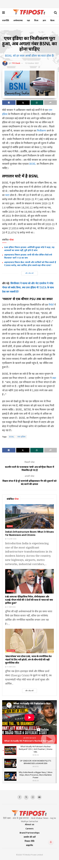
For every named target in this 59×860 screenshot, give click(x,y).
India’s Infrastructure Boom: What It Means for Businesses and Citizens (29, 533)
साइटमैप (29, 845)
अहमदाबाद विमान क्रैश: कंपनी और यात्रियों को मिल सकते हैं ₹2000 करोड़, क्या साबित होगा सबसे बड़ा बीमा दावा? (30, 264)
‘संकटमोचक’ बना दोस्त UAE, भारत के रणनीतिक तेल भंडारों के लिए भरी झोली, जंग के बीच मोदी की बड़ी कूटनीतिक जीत (28, 659)
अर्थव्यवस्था (18, 20)
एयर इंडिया (21, 436)
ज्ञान (44, 20)
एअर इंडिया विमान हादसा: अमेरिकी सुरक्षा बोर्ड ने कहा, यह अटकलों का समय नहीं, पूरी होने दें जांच (29, 249)
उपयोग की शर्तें (30, 837)
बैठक (52, 20)
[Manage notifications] (51, 842)
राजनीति (5, 20)
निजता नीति (29, 841)
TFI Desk (16, 63)
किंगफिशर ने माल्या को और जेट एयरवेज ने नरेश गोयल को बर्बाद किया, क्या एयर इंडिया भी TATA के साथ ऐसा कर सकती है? (28, 287)
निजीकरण (41, 130)
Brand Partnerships (30, 832)
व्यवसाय (9, 526)
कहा (54, 378)
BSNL (32, 163)
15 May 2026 (11, 667)
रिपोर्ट (51, 304)
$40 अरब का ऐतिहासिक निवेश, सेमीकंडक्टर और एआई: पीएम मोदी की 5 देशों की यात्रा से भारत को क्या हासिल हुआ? (29, 600)
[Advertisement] (29, 3)
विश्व (36, 20)
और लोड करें (29, 273)
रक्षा (28, 20)
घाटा (7, 195)
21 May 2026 (11, 607)
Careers (29, 828)
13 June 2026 (11, 539)
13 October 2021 (32, 63)
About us (29, 824)
